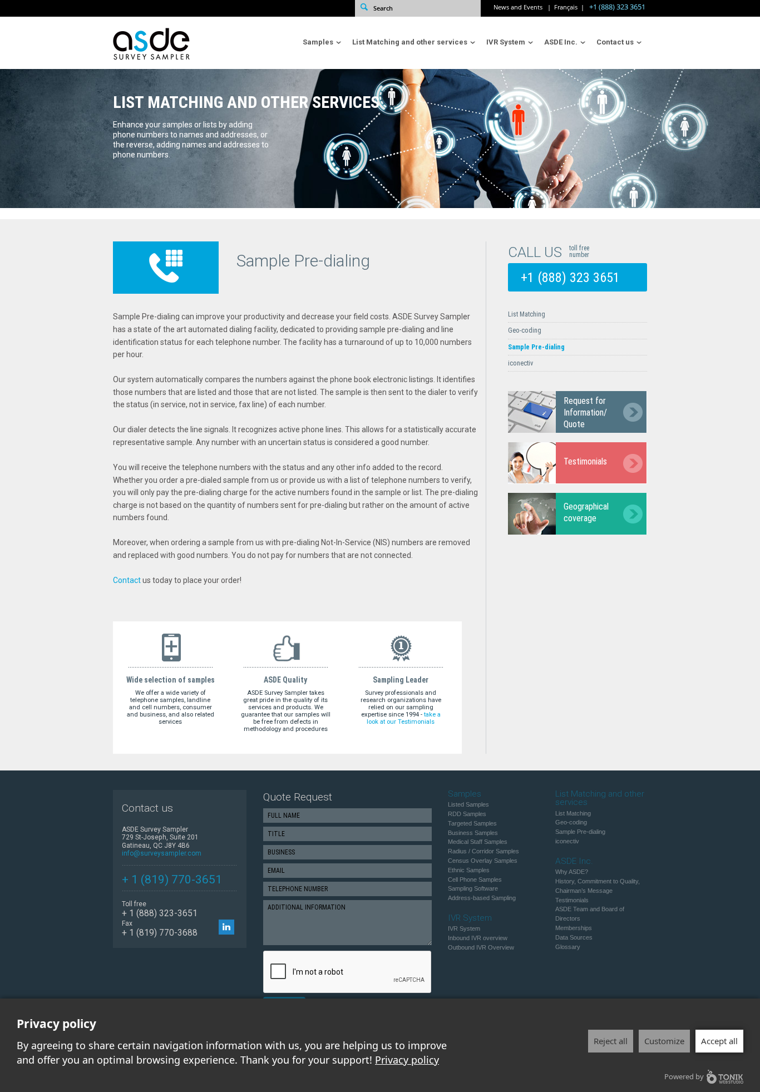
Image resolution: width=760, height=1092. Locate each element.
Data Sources (574, 937)
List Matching (526, 314)
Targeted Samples (472, 823)
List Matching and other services (408, 42)
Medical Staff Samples (477, 841)
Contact (127, 580)
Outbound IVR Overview (481, 947)
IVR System (504, 42)
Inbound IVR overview (477, 938)
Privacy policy (407, 1059)
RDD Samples (467, 814)
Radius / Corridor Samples (483, 851)
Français (566, 7)
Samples (316, 42)
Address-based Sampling (482, 898)
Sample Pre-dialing (536, 347)
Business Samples (473, 832)
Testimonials (572, 900)
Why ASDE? (571, 871)
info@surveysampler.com (161, 853)
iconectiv (520, 363)
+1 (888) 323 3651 (617, 7)
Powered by (684, 1076)
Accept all (719, 1040)
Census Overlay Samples (482, 860)
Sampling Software (473, 888)
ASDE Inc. (559, 42)
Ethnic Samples (469, 870)
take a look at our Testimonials (404, 718)
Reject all (611, 1040)
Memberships (573, 928)
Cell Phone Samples (475, 879)
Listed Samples (468, 804)
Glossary (567, 946)
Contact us (613, 42)
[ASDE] (160, 61)
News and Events (517, 7)
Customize (664, 1040)
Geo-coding (524, 330)
